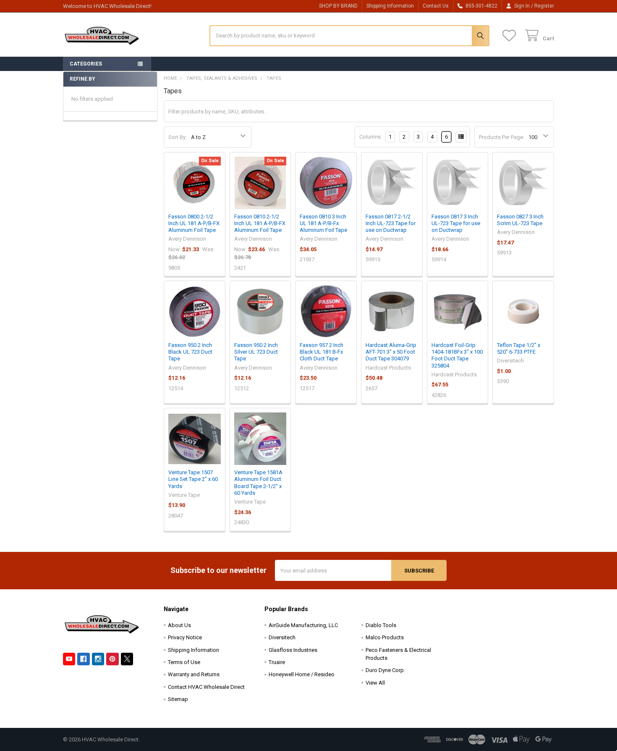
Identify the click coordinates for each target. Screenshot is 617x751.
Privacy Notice (185, 637)
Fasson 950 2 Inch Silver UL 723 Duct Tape (256, 352)
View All (375, 683)
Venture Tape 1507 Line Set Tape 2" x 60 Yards (193, 479)
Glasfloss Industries (293, 650)
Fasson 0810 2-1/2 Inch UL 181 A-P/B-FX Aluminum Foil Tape (259, 223)
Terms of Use (184, 662)
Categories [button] (86, 64)
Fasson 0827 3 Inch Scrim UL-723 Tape (520, 219)
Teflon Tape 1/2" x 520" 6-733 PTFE (518, 348)
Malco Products (385, 637)
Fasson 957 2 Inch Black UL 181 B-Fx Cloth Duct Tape (321, 352)
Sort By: (177, 137)
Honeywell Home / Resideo (302, 674)
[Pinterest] (112, 659)
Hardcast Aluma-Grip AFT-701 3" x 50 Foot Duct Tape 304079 (391, 352)
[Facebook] (83, 659)
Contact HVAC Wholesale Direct (206, 687)
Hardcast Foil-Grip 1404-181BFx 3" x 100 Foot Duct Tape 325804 (457, 355)
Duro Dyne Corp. (385, 670)
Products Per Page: (501, 137)
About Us (179, 625)
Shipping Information (390, 6)
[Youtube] (69, 659)
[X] (127, 659)
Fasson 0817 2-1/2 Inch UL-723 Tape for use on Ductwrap (391, 223)
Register (544, 6)
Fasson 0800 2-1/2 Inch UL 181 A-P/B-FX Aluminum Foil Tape (194, 223)
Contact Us (436, 6)
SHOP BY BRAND (338, 6)
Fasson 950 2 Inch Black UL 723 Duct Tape (190, 352)
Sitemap (178, 699)
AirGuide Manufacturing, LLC (303, 625)
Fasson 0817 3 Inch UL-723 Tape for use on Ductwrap (455, 223)
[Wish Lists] (511, 35)
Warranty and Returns (194, 674)
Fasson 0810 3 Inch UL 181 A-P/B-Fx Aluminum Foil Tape (323, 223)
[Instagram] (98, 659)
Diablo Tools (381, 625)
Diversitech (282, 637)
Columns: (370, 137)
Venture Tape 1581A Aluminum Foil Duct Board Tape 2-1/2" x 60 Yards (258, 482)
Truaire (277, 662)
